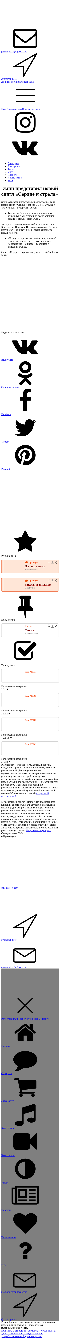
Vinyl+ (11, 172)
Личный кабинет (10, 81)
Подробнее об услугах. (38, 830)
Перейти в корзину (11, 109)
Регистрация (27, 81)
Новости (12, 174)
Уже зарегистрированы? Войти (32, 1018)
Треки (11, 169)
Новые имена (15, 177)
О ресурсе (13, 163)
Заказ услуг (14, 166)
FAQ (10, 180)
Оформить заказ (31, 109)
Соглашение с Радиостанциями (24, 1336)
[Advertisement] (30, 500)
